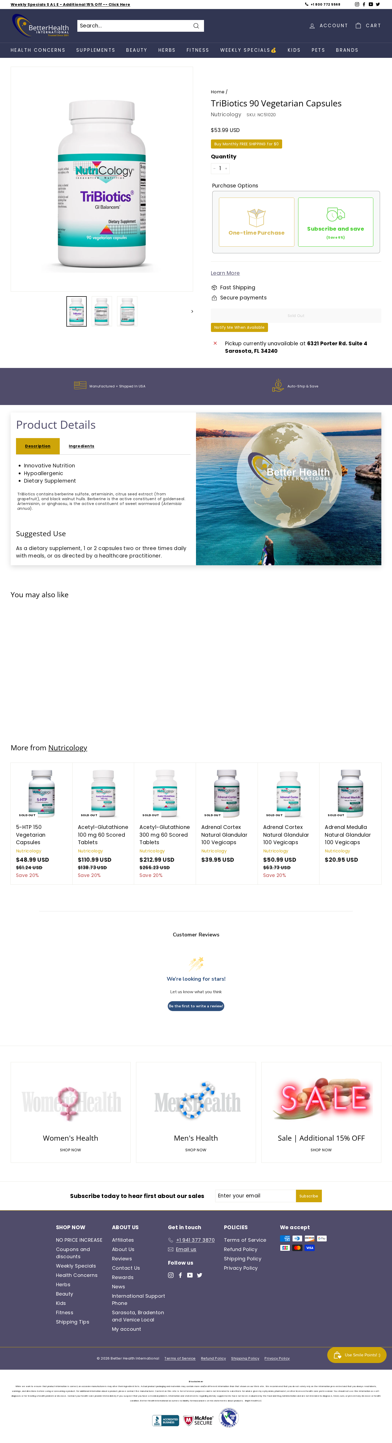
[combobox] (140, 26)
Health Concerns (38, 50)
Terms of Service (245, 1240)
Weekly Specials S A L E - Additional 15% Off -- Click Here (70, 4)
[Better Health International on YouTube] (190, 1274)
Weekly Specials (76, 1265)
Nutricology (226, 114)
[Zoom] (102, 182)
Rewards (123, 1277)
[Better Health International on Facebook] (180, 1274)
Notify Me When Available (239, 327)
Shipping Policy (242, 1258)
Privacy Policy (241, 1268)
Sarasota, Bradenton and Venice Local (138, 1316)
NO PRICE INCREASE (79, 1240)
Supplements (95, 50)
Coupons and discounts (73, 1253)
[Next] (189, 311)
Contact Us (126, 1268)
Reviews (122, 1258)
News (118, 1286)
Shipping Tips (72, 1321)
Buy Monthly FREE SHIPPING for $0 (246, 144)
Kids (294, 50)
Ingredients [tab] (81, 446)
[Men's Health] (196, 1099)
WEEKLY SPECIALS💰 (248, 50)
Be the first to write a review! (196, 1006)
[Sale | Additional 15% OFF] (321, 1099)
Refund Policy (240, 1249)
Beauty (136, 50)
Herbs (167, 50)
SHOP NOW (70, 1150)
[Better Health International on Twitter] (199, 1274)
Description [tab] (37, 446)
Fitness (198, 50)
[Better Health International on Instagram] (171, 1274)
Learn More (225, 273)
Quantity (224, 156)
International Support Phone (138, 1299)
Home (218, 92)
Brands (347, 50)
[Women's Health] (70, 1099)
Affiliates (123, 1240)
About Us (123, 1249)
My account (126, 1329)
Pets (319, 50)
